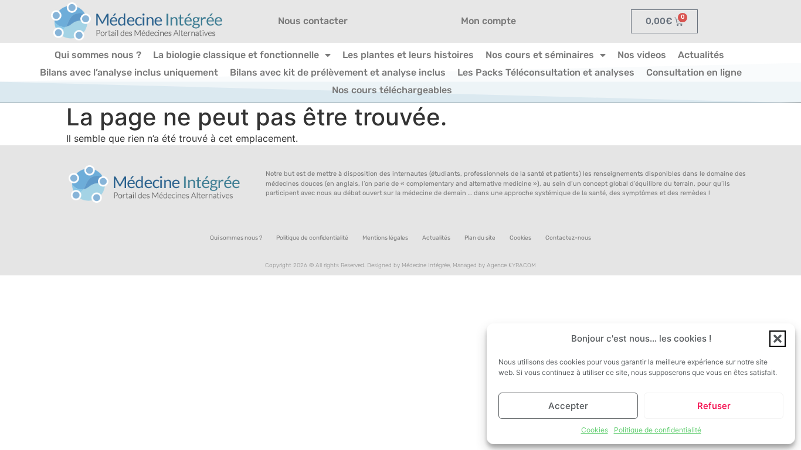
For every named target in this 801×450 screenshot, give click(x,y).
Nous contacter (313, 20)
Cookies (594, 429)
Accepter (568, 405)
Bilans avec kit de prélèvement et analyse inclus (338, 72)
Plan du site (479, 237)
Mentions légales (385, 237)
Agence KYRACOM (511, 265)
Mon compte (488, 20)
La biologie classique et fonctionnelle (236, 54)
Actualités (701, 54)
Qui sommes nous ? (98, 54)
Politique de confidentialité (657, 429)
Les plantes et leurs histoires (408, 54)
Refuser (714, 405)
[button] (777, 339)
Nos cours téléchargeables (392, 90)
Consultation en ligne (694, 72)
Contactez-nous (568, 237)
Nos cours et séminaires (540, 54)
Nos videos (641, 54)
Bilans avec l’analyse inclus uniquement (129, 72)
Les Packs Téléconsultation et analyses (545, 72)
